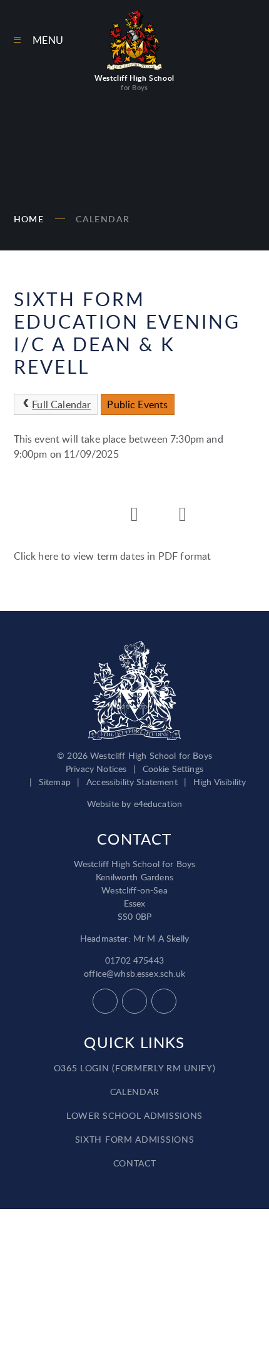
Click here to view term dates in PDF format (112, 556)
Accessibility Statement (132, 782)
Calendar (102, 219)
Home (29, 219)
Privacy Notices (96, 768)
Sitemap (55, 782)
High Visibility (219, 782)
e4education (158, 804)
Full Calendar (61, 404)
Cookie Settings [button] (173, 768)
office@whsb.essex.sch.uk (134, 973)
